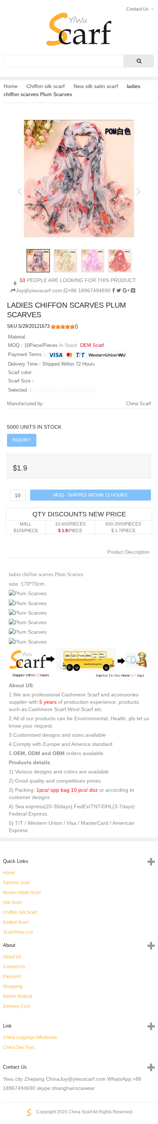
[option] (79, 178)
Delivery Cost (16, 1006)
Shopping (12, 986)
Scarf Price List (18, 932)
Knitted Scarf (15, 922)
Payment (12, 976)
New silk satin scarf (95, 86)
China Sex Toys (18, 1047)
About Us (12, 956)
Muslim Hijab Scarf (21, 892)
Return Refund (17, 996)
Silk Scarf (12, 902)
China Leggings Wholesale (30, 1037)
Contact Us (14, 966)
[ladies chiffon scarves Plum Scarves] (133, 290)
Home (11, 86)
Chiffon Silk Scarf (20, 912)
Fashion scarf (16, 882)
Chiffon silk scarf (45, 86)
